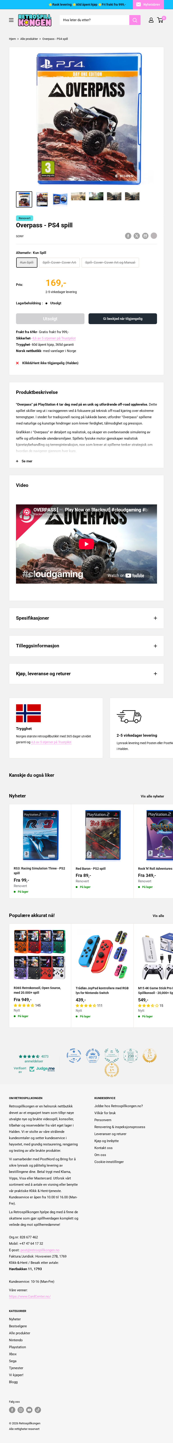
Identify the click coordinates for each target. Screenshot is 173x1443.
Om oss (100, 1155)
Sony (20, 236)
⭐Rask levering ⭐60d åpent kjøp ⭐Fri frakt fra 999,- (87, 4)
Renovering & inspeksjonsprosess (119, 1127)
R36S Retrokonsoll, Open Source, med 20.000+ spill (37, 990)
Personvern (102, 1120)
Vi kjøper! (16, 1375)
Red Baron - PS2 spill (91, 868)
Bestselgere (18, 1326)
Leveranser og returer (110, 1134)
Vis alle (159, 916)
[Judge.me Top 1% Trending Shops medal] (112, 1070)
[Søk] (135, 20)
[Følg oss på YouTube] (29, 1410)
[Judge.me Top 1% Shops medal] (149, 1055)
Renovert (24, 218)
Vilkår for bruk (105, 1113)
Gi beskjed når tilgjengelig (123, 319)
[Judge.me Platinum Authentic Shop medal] (112, 1055)
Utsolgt (50, 318)
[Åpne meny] (11, 20)
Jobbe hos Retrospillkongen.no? (118, 1106)
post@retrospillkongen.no (39, 1250)
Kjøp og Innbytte (106, 1141)
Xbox (12, 1354)
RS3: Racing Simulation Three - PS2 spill (39, 871)
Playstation (17, 1347)
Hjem (12, 39)
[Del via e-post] (145, 236)
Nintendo (16, 1340)
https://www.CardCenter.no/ (30, 1296)
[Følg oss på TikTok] (38, 1410)
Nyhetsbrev (151, 4)
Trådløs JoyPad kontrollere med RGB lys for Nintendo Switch (102, 990)
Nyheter (15, 1319)
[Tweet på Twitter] (137, 236)
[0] (160, 20)
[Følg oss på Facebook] (12, 1410)
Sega (12, 1361)
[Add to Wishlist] (154, 236)
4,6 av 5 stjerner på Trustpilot (54, 338)
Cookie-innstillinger (109, 1162)
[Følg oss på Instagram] (21, 1410)
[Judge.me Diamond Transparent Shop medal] (74, 1055)
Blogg (13, 1382)
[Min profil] (151, 20)
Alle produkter (29, 39)
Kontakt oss (103, 1148)
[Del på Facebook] (128, 236)
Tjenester (16, 1368)
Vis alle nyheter (153, 796)
